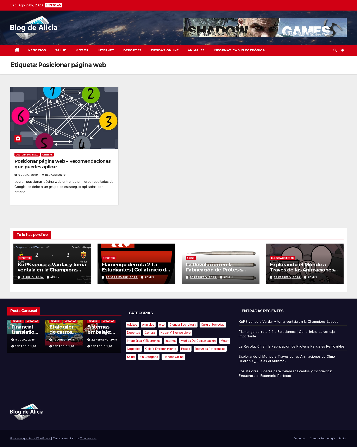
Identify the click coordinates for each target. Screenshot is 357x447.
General (47, 154)
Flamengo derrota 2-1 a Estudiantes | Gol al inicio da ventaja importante (135, 270)
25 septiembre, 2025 (122, 277)
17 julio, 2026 (32, 277)
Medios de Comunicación (198, 340)
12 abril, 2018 (63, 339)
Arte (162, 324)
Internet (106, 50)
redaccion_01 (56, 174)
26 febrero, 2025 (203, 277)
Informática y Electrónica (239, 50)
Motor (82, 50)
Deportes (132, 50)
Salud (61, 50)
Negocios (37, 50)
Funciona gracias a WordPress (30, 438)
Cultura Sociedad (27, 154)
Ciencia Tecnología (183, 324)
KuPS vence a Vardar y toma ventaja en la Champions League (52, 270)
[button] (335, 50)
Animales (196, 50)
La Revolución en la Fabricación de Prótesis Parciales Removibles (214, 270)
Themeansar (88, 438)
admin (55, 277)
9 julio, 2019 (28, 174)
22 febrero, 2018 (104, 339)
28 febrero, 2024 (287, 277)
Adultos (132, 324)
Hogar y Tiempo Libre (176, 332)
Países (185, 348)
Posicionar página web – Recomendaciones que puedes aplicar (62, 163)
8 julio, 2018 (25, 339)
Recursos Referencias (210, 348)
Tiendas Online (165, 50)
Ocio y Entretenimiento (160, 348)
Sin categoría (149, 357)
